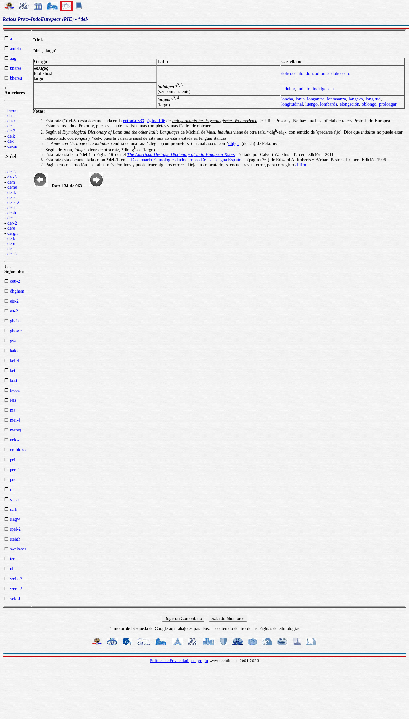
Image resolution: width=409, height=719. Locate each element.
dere (11, 228)
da (9, 115)
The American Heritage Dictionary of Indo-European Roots (181, 154)
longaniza (315, 99)
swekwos (18, 549)
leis (13, 400)
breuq (12, 110)
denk (11, 192)
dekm (12, 146)
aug (13, 58)
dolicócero (340, 73)
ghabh (15, 321)
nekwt (15, 440)
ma (12, 410)
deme (12, 187)
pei (12, 459)
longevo (356, 99)
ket (12, 370)
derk (11, 238)
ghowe (16, 330)
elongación (349, 104)
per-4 (14, 469)
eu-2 (14, 311)
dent (11, 207)
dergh (12, 233)
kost (13, 380)
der (10, 218)
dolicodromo (317, 73)
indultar (288, 88)
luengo (311, 104)
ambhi (15, 48)
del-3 (12, 177)
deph (11, 212)
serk (13, 509)
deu (10, 248)
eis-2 (14, 301)
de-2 (11, 131)
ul (11, 568)
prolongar (388, 104)
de (9, 125)
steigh (15, 539)
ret (12, 489)
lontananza (336, 99)
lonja (300, 99)
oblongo (369, 104)
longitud (373, 99)
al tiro (300, 164)
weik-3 (16, 578)
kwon (15, 390)
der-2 (12, 223)
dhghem (17, 291)
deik (11, 136)
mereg (15, 430)
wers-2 (16, 588)
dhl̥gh (233, 143)
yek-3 (15, 598)
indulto (303, 88)
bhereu (16, 78)
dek (10, 141)
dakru (12, 120)
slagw (15, 519)
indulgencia (323, 88)
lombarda (328, 104)
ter (12, 559)
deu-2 (12, 253)
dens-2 (13, 202)
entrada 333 (133, 120)
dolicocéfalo (292, 73)
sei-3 (14, 499)
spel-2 (15, 529)
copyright (199, 660)
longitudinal (292, 104)
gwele (15, 340)
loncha (287, 99)
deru (11, 243)
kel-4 (14, 360)
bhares (15, 68)
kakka (15, 350)
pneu (14, 479)
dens (11, 197)
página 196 (155, 120)
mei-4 (15, 420)
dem (11, 182)
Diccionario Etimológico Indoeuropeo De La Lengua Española (188, 159)
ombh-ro (18, 449)
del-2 (12, 172)
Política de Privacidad (169, 660)
